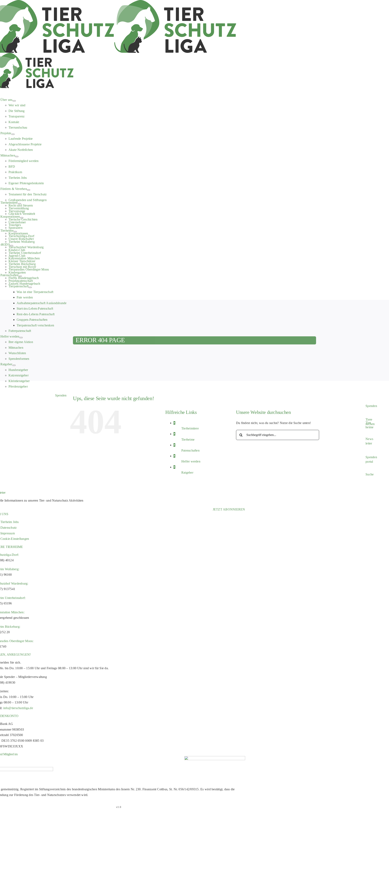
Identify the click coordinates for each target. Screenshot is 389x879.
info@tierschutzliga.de (18, 708)
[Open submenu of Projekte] (13, 134)
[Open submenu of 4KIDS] (11, 245)
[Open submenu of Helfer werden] (21, 337)
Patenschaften (190, 450)
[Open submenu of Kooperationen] (21, 217)
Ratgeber (187, 472)
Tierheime (187, 439)
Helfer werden (190, 461)
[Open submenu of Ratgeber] (14, 365)
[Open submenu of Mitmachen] (16, 156)
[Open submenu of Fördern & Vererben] (28, 190)
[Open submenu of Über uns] (14, 100)
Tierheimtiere (190, 428)
